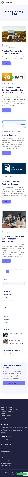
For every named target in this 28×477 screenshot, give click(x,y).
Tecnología (6, 319)
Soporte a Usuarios (6, 415)
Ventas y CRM (4, 439)
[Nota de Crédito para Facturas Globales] (14, 169)
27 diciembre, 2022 (8, 176)
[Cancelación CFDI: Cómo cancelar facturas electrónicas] (14, 221)
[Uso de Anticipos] (14, 125)
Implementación (5, 461)
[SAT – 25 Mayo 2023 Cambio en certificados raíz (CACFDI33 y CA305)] (14, 78)
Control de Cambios (6, 463)
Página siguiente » (20, 271)
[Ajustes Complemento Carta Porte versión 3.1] (14, 35)
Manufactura (4, 449)
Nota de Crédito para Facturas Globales (11, 182)
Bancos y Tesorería (6, 451)
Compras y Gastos (6, 444)
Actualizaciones (7, 46)
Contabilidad (4, 453)
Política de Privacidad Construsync (10, 409)
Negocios (6, 307)
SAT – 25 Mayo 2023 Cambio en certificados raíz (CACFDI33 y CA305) (13, 90)
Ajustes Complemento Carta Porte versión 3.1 (12, 52)
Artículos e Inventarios (7, 442)
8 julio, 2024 (6, 45)
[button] (22, 474)
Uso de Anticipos (9, 135)
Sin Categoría (7, 313)
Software (5, 316)
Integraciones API (5, 465)
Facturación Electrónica (9, 47)
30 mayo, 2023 (7, 84)
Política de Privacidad (6, 407)
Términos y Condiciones (7, 411)
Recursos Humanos (8, 310)
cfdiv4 (13, 46)
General (5, 304)
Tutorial (19, 131)
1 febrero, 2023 (7, 131)
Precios (3, 413)
